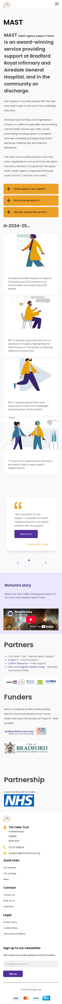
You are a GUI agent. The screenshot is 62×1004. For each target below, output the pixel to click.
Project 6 (13, 660)
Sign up (13, 974)
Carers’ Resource (18, 663)
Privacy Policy (10, 922)
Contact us (9, 894)
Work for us (9, 900)
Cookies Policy (10, 928)
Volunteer (8, 906)
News (6, 879)
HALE (11, 667)
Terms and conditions (14, 933)
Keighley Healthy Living (32, 667)
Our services (9, 867)
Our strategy (9, 873)
